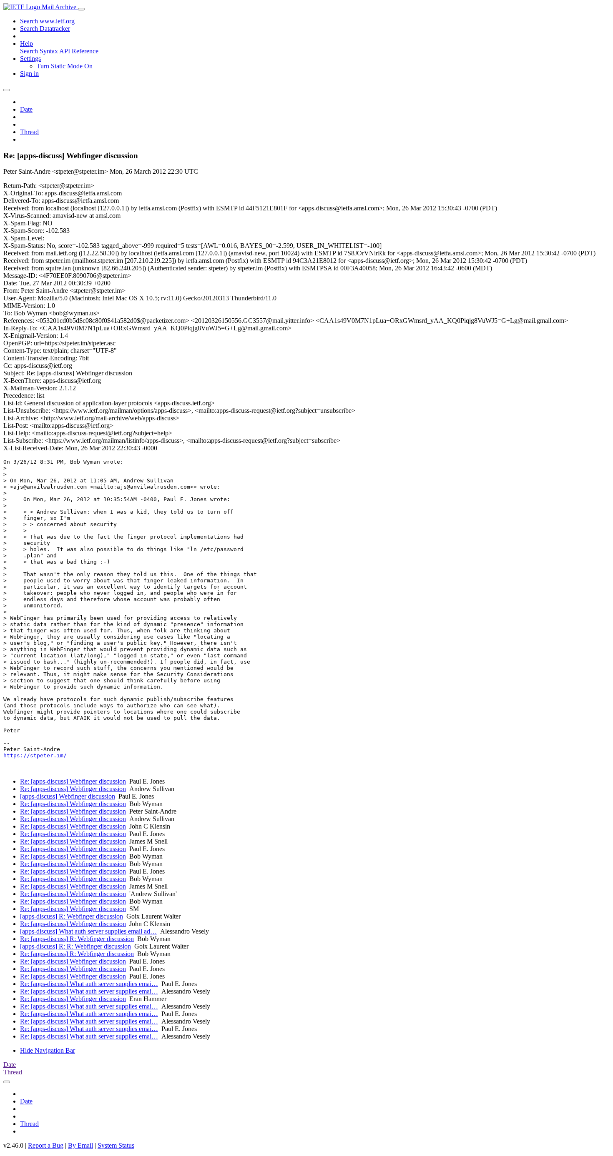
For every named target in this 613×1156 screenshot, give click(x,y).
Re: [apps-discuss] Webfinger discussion (73, 781)
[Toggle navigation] (81, 9)
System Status (116, 1145)
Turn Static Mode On (65, 66)
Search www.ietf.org (47, 21)
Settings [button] (30, 58)
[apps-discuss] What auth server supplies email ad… (88, 931)
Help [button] (26, 43)
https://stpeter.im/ (35, 755)
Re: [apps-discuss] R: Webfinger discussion (77, 938)
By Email (80, 1145)
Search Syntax (39, 51)
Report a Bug (45, 1145)
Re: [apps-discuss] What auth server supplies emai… (89, 983)
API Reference (78, 51)
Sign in (29, 73)
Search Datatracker (45, 28)
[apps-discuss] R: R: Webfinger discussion (75, 946)
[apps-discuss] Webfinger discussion (67, 796)
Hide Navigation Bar (47, 1050)
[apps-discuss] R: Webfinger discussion (71, 916)
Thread (29, 131)
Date (26, 109)
